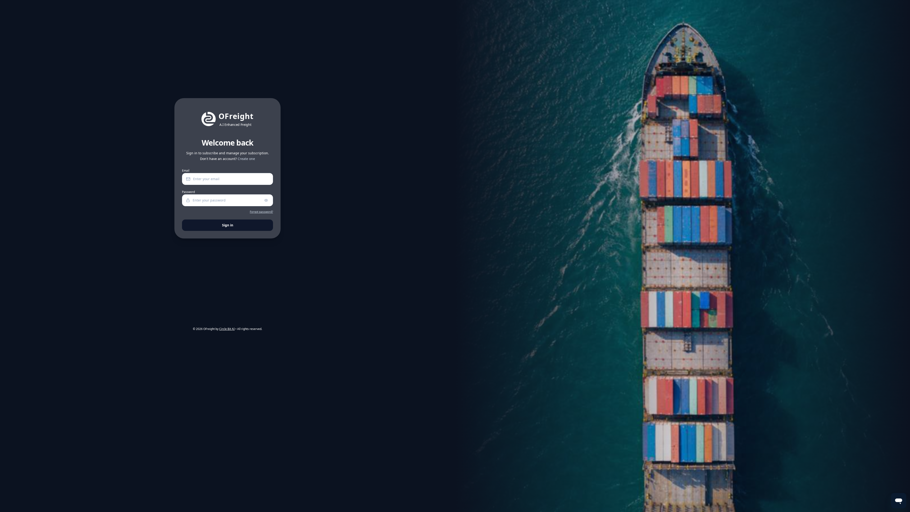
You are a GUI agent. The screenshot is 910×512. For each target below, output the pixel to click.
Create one (246, 158)
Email (185, 171)
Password (188, 192)
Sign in (227, 225)
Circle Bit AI (227, 329)
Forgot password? (261, 212)
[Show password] (266, 200)
